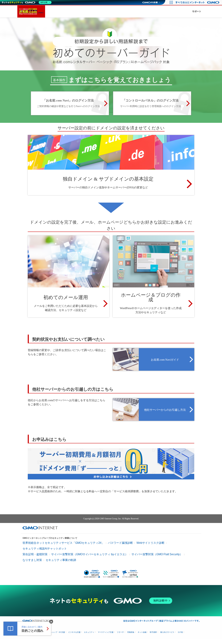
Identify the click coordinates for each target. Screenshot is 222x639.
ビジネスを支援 (74, 632)
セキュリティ (89, 632)
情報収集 (130, 632)
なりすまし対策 (32, 560)
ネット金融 (142, 632)
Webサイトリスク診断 (150, 542)
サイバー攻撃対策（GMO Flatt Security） (156, 554)
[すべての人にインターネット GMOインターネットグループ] (198, 2)
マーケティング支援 (105, 632)
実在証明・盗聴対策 (35, 554)
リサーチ (120, 632)
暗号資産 (153, 632)
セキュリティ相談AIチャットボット (45, 548)
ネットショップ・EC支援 (55, 632)
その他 (180, 632)
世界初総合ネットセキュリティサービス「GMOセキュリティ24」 (63, 542)
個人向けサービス (167, 632)
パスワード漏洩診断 (120, 542)
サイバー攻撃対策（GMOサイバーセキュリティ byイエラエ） (89, 554)
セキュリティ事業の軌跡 (61, 560)
